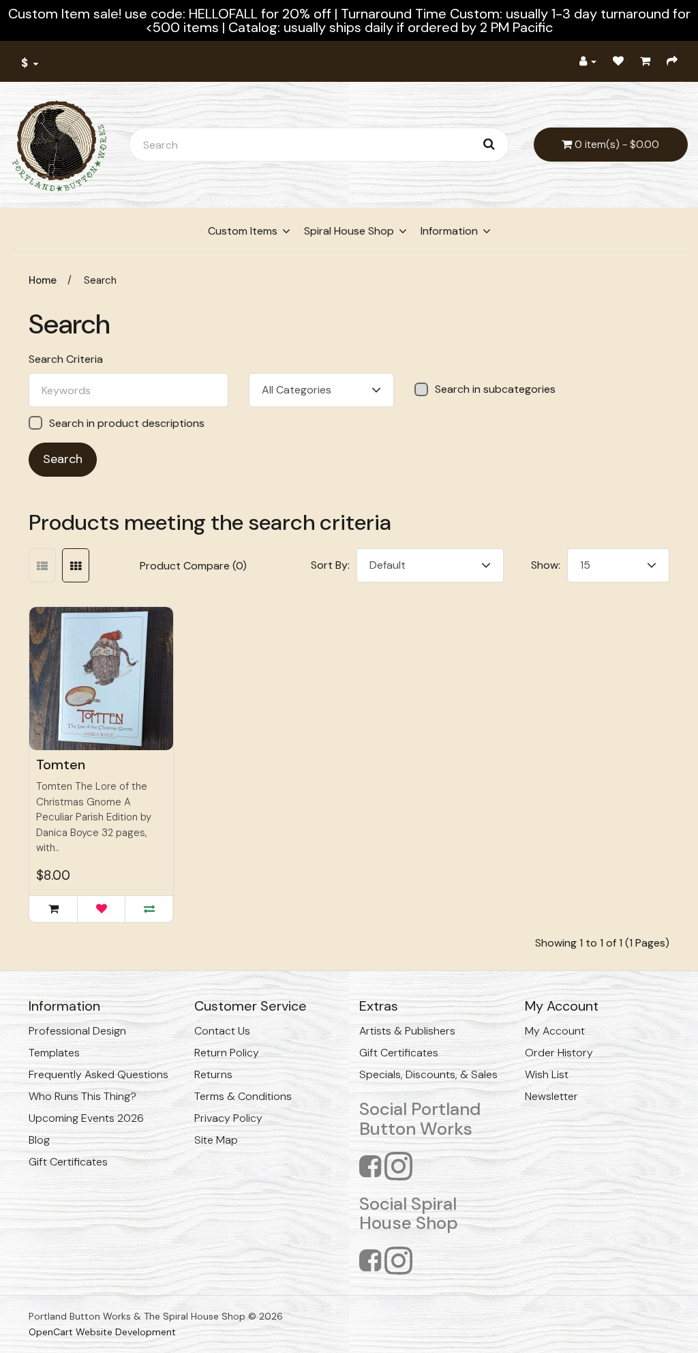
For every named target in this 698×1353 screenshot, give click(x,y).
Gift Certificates (68, 1162)
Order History (559, 1052)
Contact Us (222, 1031)
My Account (555, 1031)
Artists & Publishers (407, 1031)
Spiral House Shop (349, 231)
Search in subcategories (495, 389)
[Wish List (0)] (618, 61)
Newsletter (551, 1096)
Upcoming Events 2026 (86, 1118)
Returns (213, 1074)
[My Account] (587, 61)
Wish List (546, 1074)
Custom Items (242, 231)
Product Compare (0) (193, 566)
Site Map (216, 1140)
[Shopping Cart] (645, 61)
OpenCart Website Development (102, 1332)
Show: (545, 565)
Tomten (60, 764)
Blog (39, 1140)
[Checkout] (672, 61)
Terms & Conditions (243, 1096)
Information (449, 231)
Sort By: (330, 565)
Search (100, 280)
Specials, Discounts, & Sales (428, 1074)
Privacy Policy (228, 1118)
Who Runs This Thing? (82, 1096)
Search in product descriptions (126, 423)
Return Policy (226, 1052)
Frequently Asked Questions (98, 1074)
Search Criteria (66, 359)
